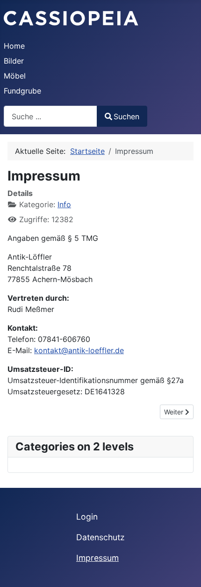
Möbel (15, 75)
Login (87, 517)
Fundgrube (22, 90)
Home (14, 46)
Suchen (126, 116)
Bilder (14, 60)
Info (64, 204)
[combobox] (50, 116)
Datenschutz (100, 537)
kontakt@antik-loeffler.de (79, 350)
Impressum (97, 558)
